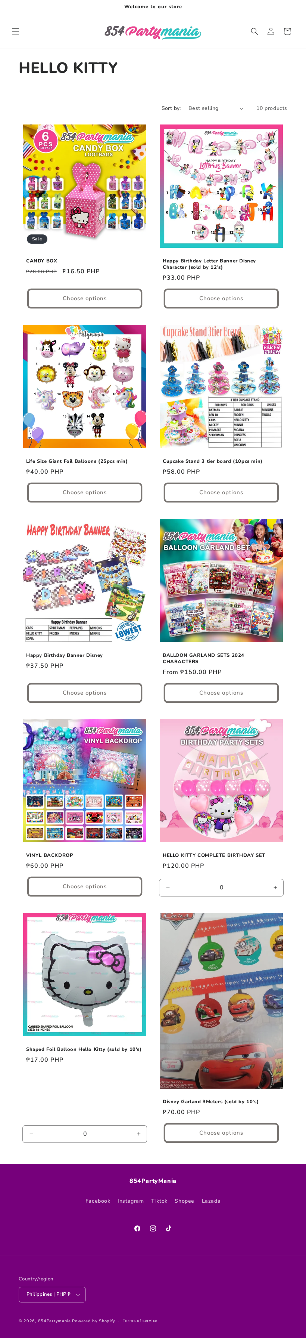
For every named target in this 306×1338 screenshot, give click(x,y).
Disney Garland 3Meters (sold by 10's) (211, 1102)
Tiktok (159, 1201)
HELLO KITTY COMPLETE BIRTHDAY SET (214, 855)
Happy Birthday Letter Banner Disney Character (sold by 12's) (209, 264)
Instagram (131, 1201)
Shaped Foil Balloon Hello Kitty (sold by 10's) (84, 1049)
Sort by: (171, 108)
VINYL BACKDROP (49, 855)
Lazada (211, 1201)
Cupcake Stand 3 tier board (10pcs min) (213, 461)
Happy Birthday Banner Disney (64, 655)
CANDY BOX (41, 261)
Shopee (184, 1201)
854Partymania (54, 1321)
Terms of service (140, 1320)
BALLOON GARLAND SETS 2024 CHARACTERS (203, 658)
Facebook (97, 1201)
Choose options (85, 298)
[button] (15, 31)
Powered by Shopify (93, 1321)
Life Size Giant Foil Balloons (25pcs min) (77, 461)
